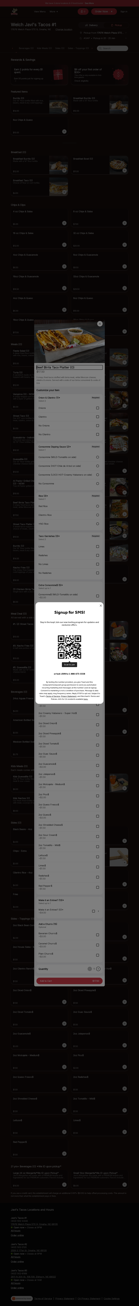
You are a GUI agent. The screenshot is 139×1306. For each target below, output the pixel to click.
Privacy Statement (68, 696)
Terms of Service (53, 696)
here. (86, 699)
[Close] (100, 605)
